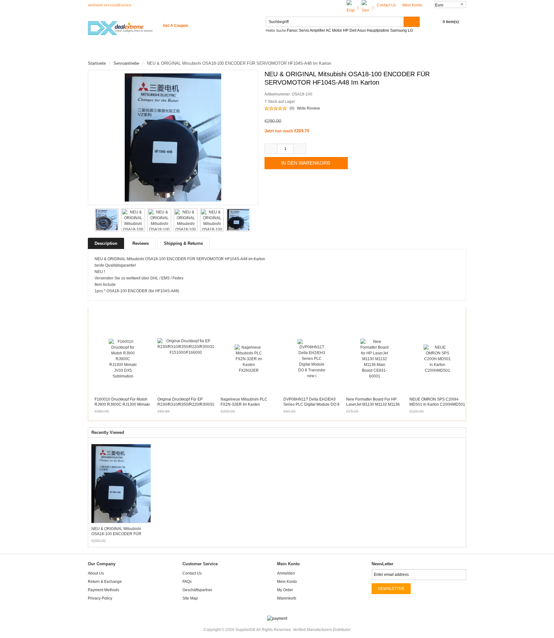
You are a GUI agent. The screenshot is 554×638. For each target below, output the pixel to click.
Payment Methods (103, 590)
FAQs (187, 581)
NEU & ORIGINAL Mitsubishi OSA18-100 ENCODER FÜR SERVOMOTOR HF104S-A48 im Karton (119, 531)
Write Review (308, 108)
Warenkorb (286, 598)
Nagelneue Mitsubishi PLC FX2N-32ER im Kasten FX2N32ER (244, 404)
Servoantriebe (126, 63)
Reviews (140, 243)
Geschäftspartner (197, 590)
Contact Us (386, 5)
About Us (96, 573)
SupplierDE (245, 629)
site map (190, 598)
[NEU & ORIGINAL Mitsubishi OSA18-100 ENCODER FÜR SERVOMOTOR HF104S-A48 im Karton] (105, 219)
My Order (285, 590)
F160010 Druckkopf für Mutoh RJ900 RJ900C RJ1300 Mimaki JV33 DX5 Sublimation (122, 404)
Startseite (106, 51)
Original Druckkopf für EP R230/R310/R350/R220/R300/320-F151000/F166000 (187, 404)
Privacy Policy (100, 598)
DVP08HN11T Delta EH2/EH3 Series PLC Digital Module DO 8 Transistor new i (311, 404)
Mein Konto (412, 5)
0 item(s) (451, 22)
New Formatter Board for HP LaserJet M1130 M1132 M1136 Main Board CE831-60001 (373, 404)
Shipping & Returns (183, 243)
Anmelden (286, 573)
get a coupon (175, 25)
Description (106, 243)
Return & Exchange (105, 581)
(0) (292, 108)
